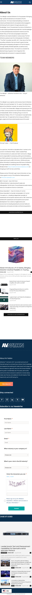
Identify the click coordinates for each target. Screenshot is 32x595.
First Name (7, 419)
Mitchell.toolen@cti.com (8, 177)
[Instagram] (7, 400)
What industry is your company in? (15, 448)
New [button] (8, 476)
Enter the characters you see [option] (16, 474)
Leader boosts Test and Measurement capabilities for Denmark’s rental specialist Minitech (15, 548)
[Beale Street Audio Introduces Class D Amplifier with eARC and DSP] (4, 283)
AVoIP (13, 576)
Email (6, 438)
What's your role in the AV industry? (16, 461)
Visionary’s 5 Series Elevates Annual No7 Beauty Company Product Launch (20, 573)
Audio (13, 567)
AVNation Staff (3, 272)
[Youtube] (23, 400)
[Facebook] (2, 400)
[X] (17, 400)
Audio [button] (12, 476)
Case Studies (3, 552)
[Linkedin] (12, 400)
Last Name (7, 429)
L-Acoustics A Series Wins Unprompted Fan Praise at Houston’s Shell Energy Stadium (21, 582)
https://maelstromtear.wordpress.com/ (18, 166)
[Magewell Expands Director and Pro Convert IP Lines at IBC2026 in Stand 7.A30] (4, 291)
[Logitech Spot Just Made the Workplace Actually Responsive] (4, 299)
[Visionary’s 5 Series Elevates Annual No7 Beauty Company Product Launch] (5, 574)
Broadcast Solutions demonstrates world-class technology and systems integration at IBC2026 (21, 306)
